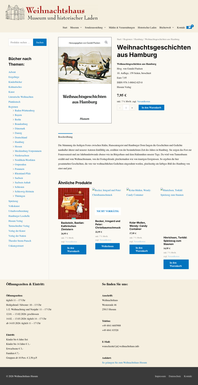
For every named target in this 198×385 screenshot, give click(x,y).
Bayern (18, 114)
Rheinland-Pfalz (23, 173)
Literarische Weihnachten (21, 96)
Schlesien (19, 186)
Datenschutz (175, 376)
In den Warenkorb (151, 107)
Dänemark (20, 128)
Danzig (18, 132)
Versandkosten (143, 101)
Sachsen (19, 177)
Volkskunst (14, 206)
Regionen (13, 106)
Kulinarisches (15, 86)
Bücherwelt (165, 27)
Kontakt (181, 27)
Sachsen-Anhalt (22, 182)
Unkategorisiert (16, 245)
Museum (74, 27)
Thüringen (20, 195)
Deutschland (21, 137)
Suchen (39, 42)
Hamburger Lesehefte (19, 215)
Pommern (19, 168)
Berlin (18, 119)
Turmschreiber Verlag (19, 225)
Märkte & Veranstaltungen (122, 27)
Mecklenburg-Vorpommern (28, 150)
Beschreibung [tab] (65, 137)
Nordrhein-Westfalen (25, 159)
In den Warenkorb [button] (73, 249)
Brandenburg (21, 123)
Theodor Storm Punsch (20, 240)
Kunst (11, 91)
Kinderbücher (15, 81)
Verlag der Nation (17, 235)
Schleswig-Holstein (24, 191)
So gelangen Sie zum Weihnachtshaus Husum (124, 362)
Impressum (160, 376)
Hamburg (19, 141)
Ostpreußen (20, 164)
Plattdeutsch (14, 101)
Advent (12, 72)
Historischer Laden (147, 27)
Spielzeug (13, 201)
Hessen (18, 146)
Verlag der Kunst (17, 230)
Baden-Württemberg (25, 110)
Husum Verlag (16, 220)
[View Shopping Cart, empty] (189, 27)
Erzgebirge (14, 76)
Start (65, 27)
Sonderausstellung (94, 27)
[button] (106, 42)
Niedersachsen (22, 155)
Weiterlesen (107, 246)
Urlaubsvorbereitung (18, 211)
